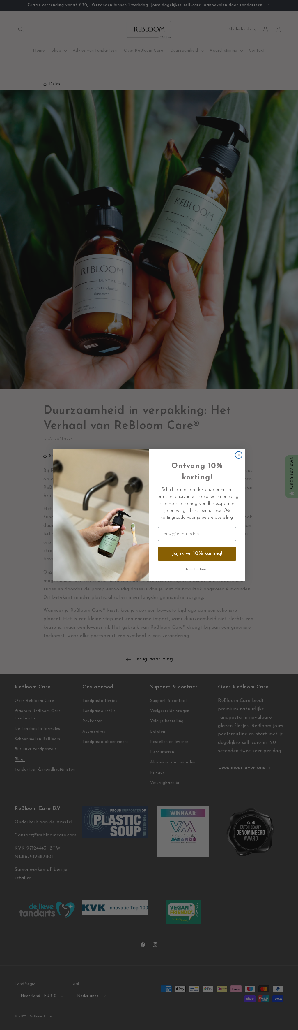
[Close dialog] (238, 454)
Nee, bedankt (197, 569)
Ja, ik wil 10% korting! (197, 553)
